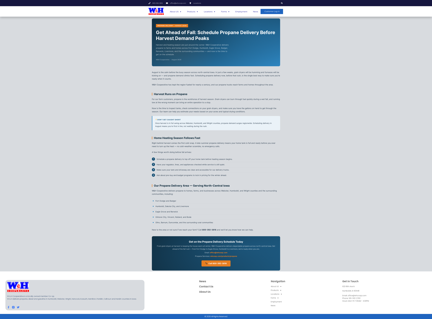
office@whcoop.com (218, 253)
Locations (208, 12)
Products (191, 12)
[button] (282, 3)
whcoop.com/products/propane (223, 256)
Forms (224, 12)
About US (174, 12)
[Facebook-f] (8, 307)
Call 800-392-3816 (217, 263)
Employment (241, 12)
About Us (205, 292)
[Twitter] (18, 307)
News (255, 12)
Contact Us (206, 286)
